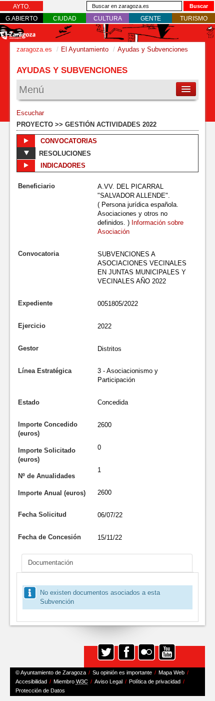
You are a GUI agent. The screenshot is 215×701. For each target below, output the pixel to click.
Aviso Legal (108, 681)
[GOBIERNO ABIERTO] (22, 18)
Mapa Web (171, 672)
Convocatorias (67, 141)
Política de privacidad (154, 681)
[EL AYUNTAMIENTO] (21, 6)
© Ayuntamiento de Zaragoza (51, 672)
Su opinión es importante (122, 672)
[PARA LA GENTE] (150, 18)
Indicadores (62, 165)
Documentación (50, 562)
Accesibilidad (31, 681)
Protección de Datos (40, 690)
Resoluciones (65, 153)
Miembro (71, 681)
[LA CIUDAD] (64, 18)
